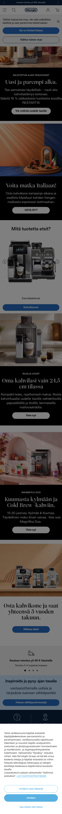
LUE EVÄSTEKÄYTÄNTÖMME (31, 776)
